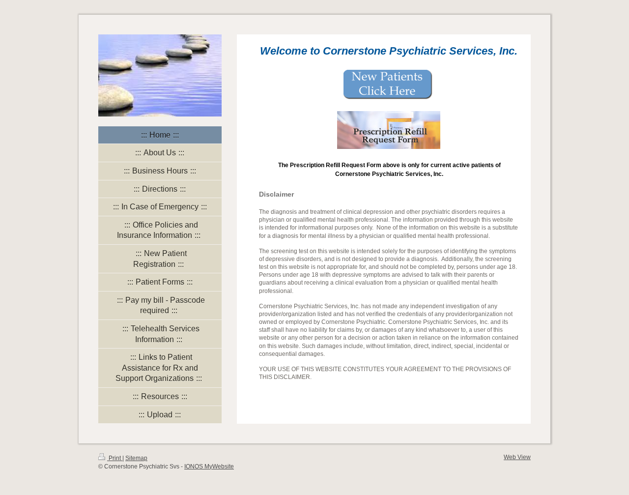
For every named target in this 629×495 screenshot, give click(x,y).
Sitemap (136, 458)
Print (114, 458)
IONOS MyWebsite (209, 466)
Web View (517, 457)
